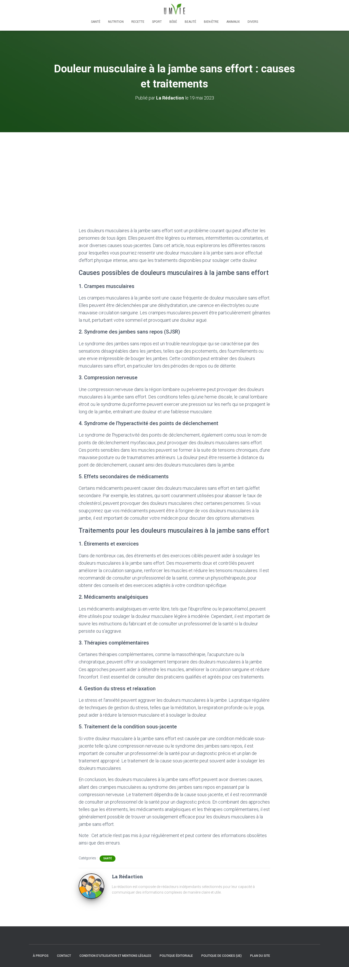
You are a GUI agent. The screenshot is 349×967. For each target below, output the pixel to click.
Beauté (190, 22)
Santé (95, 22)
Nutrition (116, 22)
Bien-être (211, 22)
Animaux (233, 22)
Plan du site (260, 956)
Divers (253, 22)
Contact (64, 956)
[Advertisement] (174, 170)
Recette (137, 22)
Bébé (173, 22)
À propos (41, 956)
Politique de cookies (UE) (221, 956)
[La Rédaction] (91, 886)
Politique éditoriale (176, 956)
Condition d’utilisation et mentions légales (115, 956)
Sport (157, 22)
